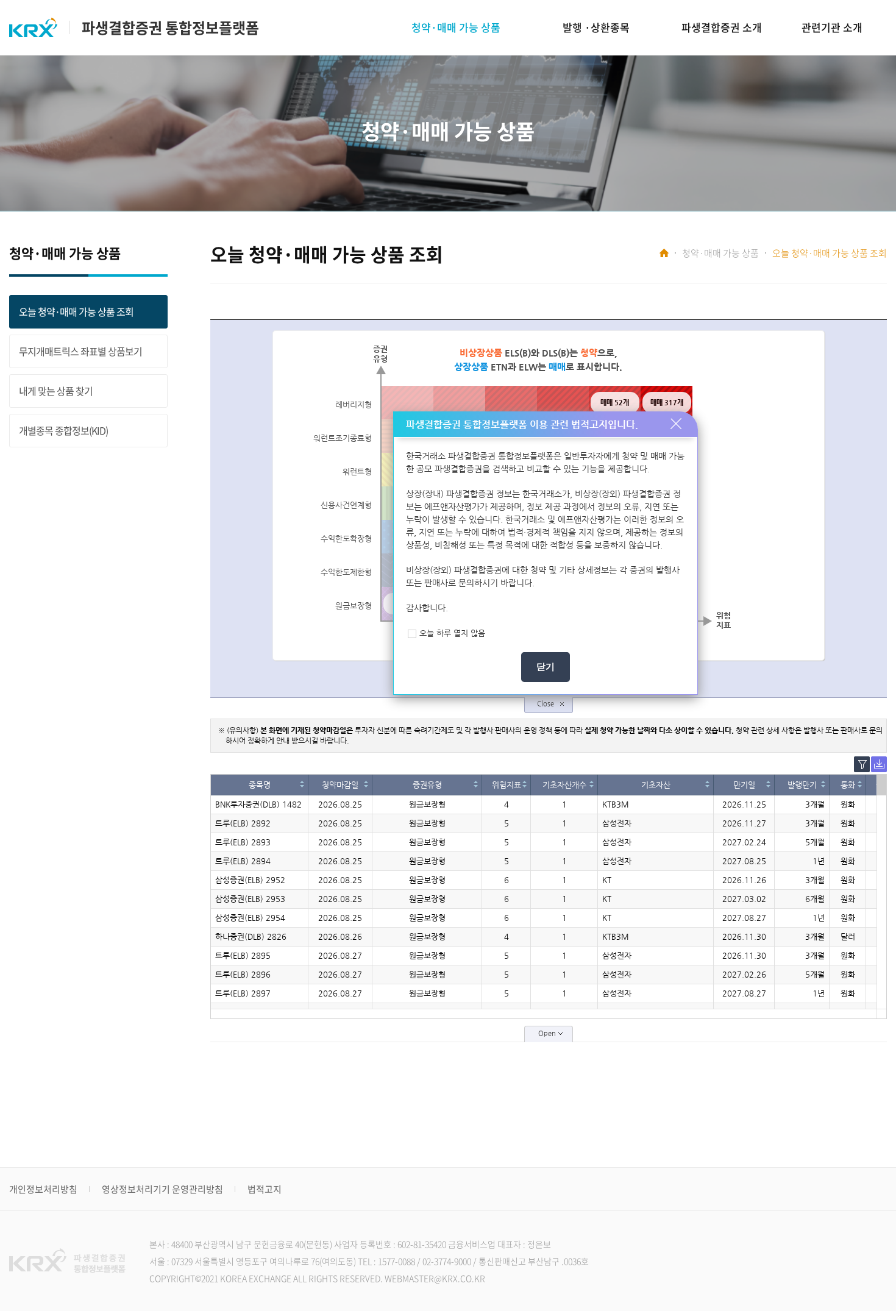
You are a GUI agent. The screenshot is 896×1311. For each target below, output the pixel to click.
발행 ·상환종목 (596, 27)
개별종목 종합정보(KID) (63, 430)
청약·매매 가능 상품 (455, 27)
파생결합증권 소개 (721, 27)
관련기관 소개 (832, 27)
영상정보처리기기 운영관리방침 (162, 1189)
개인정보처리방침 (43, 1189)
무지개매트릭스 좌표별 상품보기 (80, 351)
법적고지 (264, 1189)
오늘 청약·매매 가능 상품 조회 (76, 311)
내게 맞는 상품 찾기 (56, 390)
